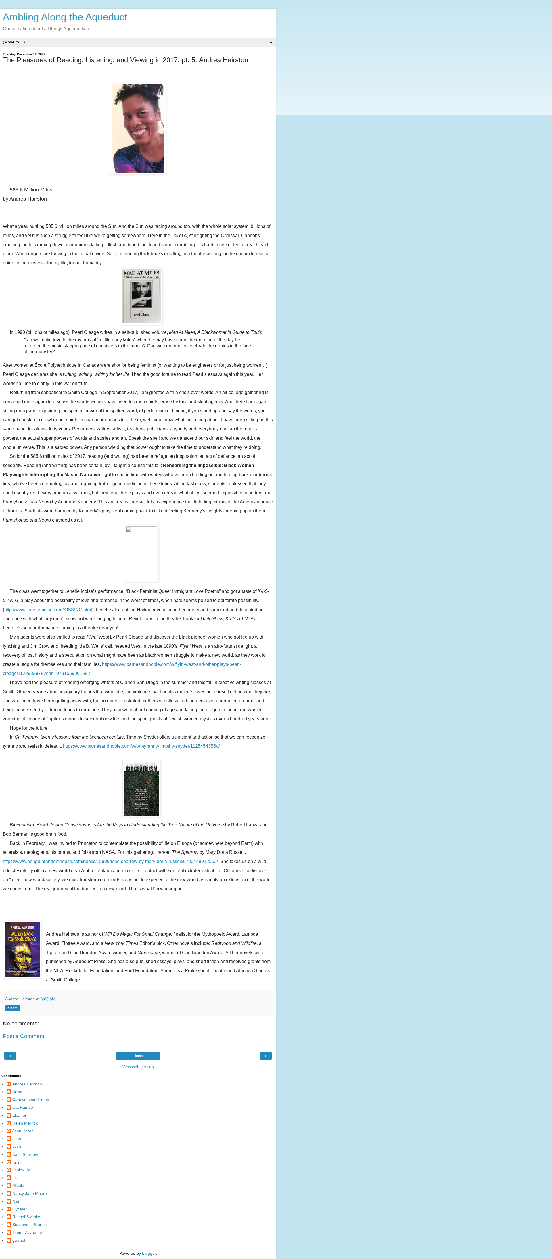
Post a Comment (23, 1036)
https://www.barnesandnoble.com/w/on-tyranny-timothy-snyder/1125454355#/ (141, 746)
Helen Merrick (25, 1123)
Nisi (15, 1201)
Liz (15, 1177)
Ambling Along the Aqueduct (65, 16)
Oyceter (19, 1209)
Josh (16, 1138)
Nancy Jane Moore (29, 1193)
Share (13, 1008)
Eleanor (19, 1115)
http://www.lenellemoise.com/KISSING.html (48, 609)
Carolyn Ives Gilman (30, 1099)
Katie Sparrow (25, 1154)
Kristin (18, 1162)
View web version (138, 1066)
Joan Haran (23, 1131)
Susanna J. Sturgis (29, 1224)
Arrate (18, 1091)
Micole (18, 1185)
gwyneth (20, 1240)
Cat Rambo (22, 1107)
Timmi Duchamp (27, 1232)
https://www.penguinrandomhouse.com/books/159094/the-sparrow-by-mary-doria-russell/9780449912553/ (110, 861)
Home (138, 1056)
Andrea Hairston (27, 1084)
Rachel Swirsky (26, 1216)
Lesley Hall (22, 1170)
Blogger (149, 1253)
